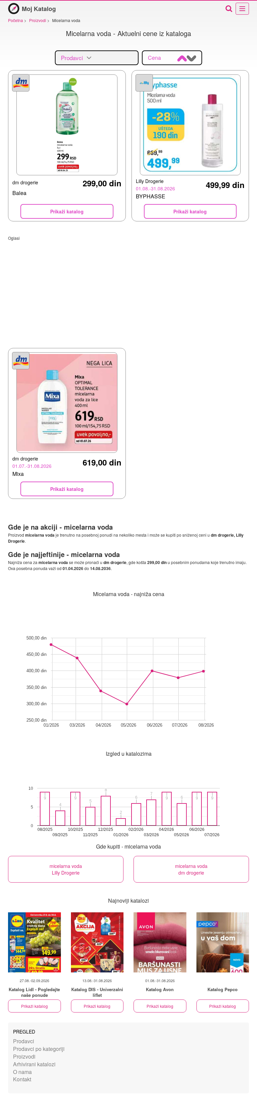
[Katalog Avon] (160, 942)
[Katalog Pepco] (222, 942)
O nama (22, 1072)
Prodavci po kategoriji (39, 1049)
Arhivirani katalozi (34, 1064)
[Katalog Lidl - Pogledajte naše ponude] (34, 942)
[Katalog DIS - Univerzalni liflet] (97, 942)
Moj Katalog (39, 8)
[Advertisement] (128, 287)
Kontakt (22, 1079)
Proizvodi (24, 1056)
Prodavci (23, 1041)
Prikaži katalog (34, 1006)
